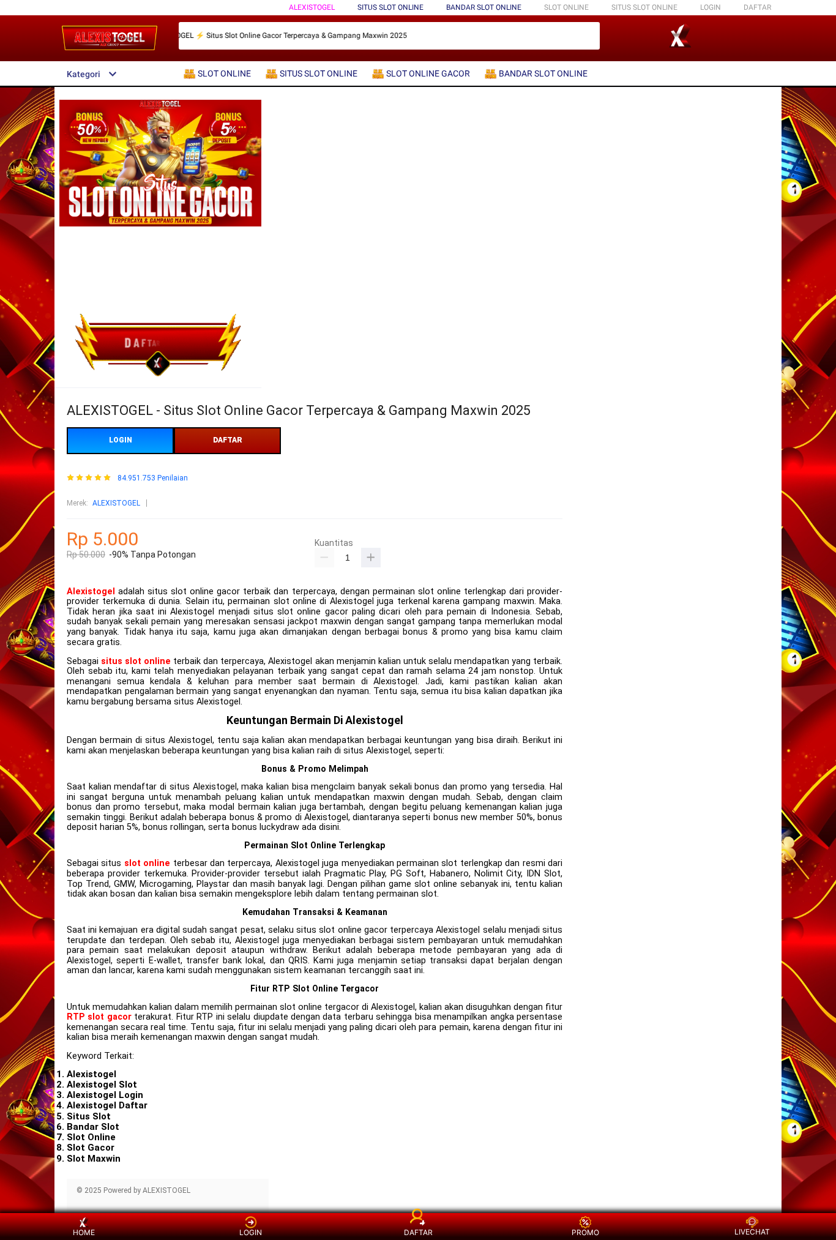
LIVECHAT (752, 1231)
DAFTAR (757, 7)
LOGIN (710, 7)
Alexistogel (91, 591)
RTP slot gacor (99, 1017)
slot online (147, 863)
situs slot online (136, 661)
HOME (84, 1232)
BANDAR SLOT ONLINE (483, 7)
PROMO (585, 1232)
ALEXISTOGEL (312, 7)
